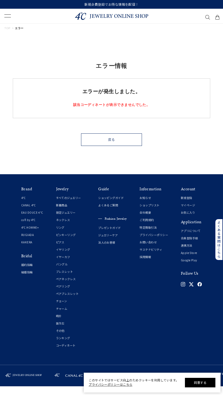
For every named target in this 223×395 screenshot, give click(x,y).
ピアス (60, 242)
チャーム (61, 308)
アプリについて (191, 230)
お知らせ (145, 197)
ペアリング (63, 286)
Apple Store (189, 252)
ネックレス (63, 219)
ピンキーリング (66, 234)
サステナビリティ (151, 249)
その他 (60, 330)
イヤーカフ (63, 256)
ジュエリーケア (108, 235)
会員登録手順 (189, 238)
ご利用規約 (147, 219)
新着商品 (61, 205)
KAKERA (26, 242)
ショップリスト (149, 205)
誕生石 (60, 323)
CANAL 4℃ (28, 205)
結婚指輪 (27, 272)
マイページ (188, 205)
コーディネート (66, 345)
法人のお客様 (106, 242)
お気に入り (188, 212)
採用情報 (145, 256)
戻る (111, 140)
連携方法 (186, 245)
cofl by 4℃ (28, 219)
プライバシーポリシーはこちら (110, 384)
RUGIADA (27, 234)
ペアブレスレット (67, 293)
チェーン (61, 300)
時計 (59, 315)
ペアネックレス (66, 278)
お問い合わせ (148, 242)
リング (60, 227)
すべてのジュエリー (68, 197)
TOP (7, 28)
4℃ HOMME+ (30, 227)
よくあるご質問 (108, 205)
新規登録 (186, 197)
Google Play (189, 260)
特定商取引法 (148, 227)
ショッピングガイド (111, 197)
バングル (62, 264)
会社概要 (145, 212)
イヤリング (63, 249)
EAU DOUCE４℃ (32, 212)
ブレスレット (64, 271)
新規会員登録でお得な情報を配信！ (111, 4)
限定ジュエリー (66, 212)
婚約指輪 (27, 264)
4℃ (23, 197)
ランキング (63, 337)
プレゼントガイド (109, 227)
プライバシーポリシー (154, 234)
